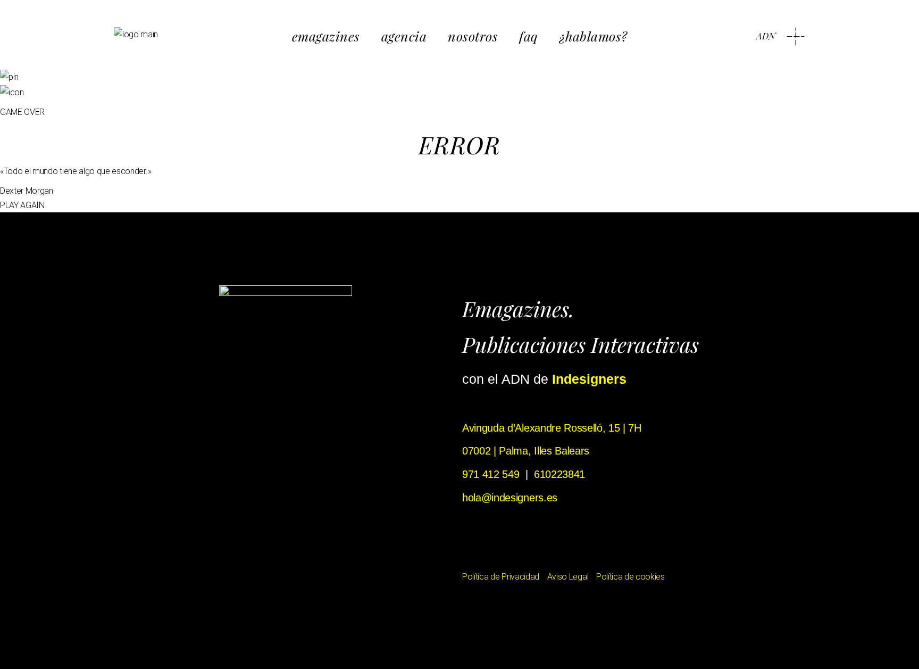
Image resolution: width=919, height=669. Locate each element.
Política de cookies (630, 577)
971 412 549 (490, 474)
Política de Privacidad (500, 577)
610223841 (559, 474)
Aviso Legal (567, 577)
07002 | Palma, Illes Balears (525, 451)
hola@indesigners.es (509, 497)
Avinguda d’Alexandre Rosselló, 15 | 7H (551, 428)
